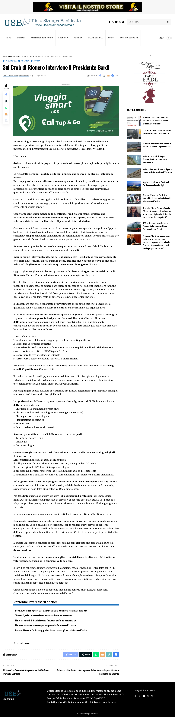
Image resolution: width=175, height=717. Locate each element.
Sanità (36, 61)
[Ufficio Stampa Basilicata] (42, 22)
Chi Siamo (8, 699)
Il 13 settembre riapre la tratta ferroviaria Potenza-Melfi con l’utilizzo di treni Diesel (155, 226)
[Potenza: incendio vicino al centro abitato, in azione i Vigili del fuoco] (134, 147)
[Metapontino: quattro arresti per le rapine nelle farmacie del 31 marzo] (134, 173)
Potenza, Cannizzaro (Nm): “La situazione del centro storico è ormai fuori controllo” (51, 610)
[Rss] (123, 22)
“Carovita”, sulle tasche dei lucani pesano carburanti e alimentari (43, 615)
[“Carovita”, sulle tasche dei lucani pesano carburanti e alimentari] (134, 134)
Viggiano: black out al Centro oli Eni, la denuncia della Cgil (156, 184)
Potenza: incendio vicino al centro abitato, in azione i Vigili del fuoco (157, 145)
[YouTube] (116, 22)
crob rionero (25, 643)
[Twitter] (112, 22)
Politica (25, 61)
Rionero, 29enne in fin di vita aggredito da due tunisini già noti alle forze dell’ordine (51, 630)
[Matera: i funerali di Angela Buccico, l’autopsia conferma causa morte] (134, 160)
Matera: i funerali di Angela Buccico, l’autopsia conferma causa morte (45, 620)
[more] (144, 38)
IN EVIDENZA (11, 61)
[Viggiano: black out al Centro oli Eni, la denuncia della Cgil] (134, 186)
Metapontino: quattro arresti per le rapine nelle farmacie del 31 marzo (45, 625)
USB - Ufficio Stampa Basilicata (16, 76)
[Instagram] (120, 22)
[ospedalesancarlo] (87, 48)
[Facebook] (109, 22)
